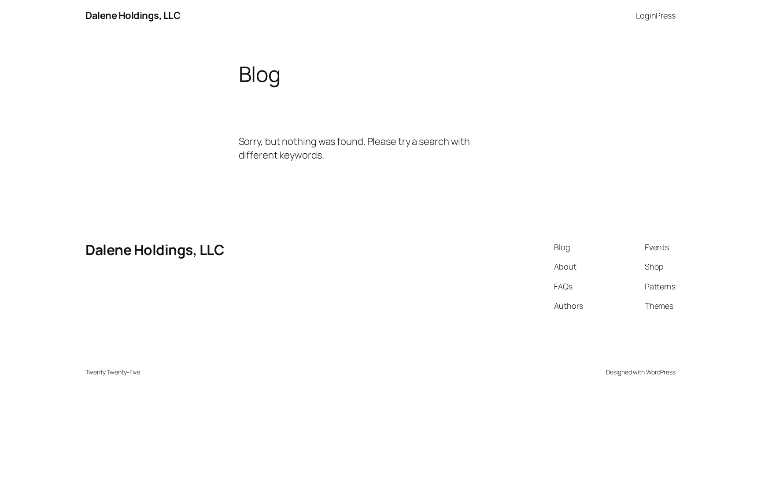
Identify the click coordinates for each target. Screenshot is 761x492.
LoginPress (656, 15)
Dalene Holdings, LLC (132, 15)
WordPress (661, 372)
